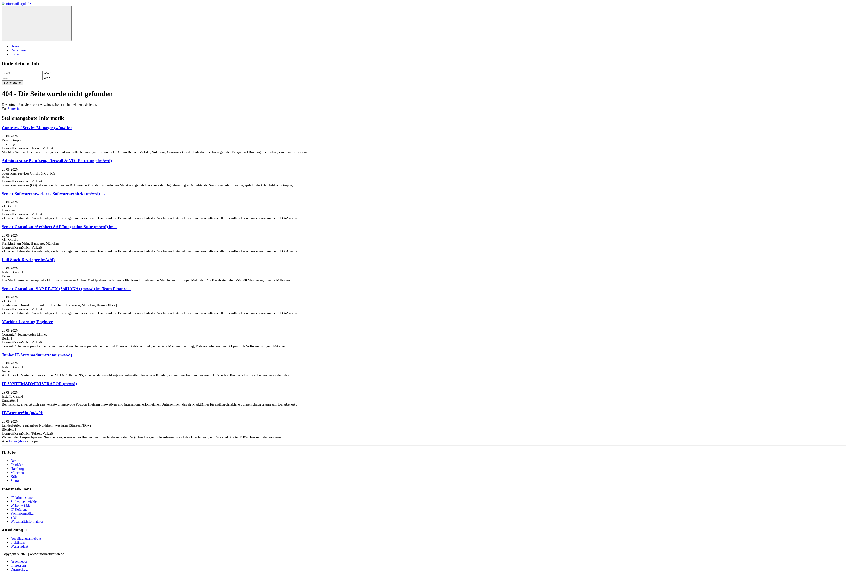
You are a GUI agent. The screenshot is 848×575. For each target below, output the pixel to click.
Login (15, 54)
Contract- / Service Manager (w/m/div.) (37, 127)
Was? (47, 73)
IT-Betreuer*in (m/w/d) (22, 412)
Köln (14, 476)
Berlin (15, 461)
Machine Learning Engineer (27, 321)
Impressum (18, 565)
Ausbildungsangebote (26, 538)
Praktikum (18, 542)
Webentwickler (21, 505)
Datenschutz (19, 569)
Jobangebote (17, 441)
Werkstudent (19, 546)
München (17, 472)
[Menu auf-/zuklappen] (37, 23)
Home (15, 46)
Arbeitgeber (19, 561)
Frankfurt (17, 465)
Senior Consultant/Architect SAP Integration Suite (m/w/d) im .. (59, 226)
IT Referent (19, 509)
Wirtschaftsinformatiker (27, 521)
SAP (14, 517)
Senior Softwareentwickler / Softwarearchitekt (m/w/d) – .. (54, 193)
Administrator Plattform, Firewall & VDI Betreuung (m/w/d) (57, 160)
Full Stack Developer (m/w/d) (28, 259)
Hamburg (17, 469)
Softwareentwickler (24, 501)
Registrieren (19, 50)
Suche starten (12, 82)
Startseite (14, 108)
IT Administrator (22, 497)
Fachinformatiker (22, 513)
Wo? (47, 78)
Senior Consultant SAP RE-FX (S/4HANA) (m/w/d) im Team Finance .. (66, 289)
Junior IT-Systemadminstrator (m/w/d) (37, 355)
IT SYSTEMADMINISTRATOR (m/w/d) (39, 383)
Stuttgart (16, 480)
